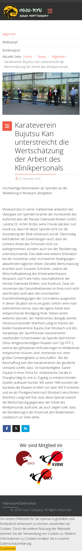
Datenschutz (27, 503)
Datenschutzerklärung (15, 543)
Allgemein (9, 34)
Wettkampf (10, 42)
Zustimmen (8, 548)
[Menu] (50, 11)
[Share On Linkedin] (25, 428)
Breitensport (11, 50)
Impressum (10, 503)
